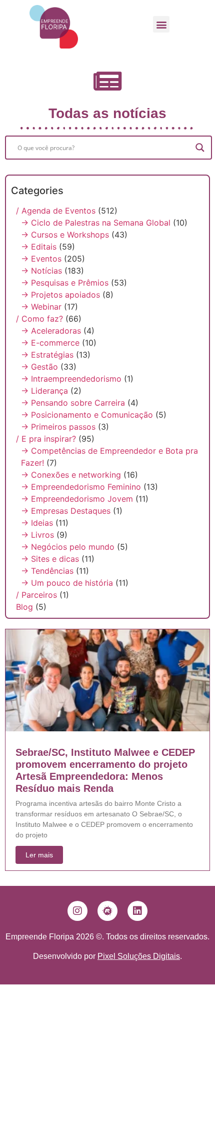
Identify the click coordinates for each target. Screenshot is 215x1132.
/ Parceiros (36, 595)
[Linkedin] (138, 911)
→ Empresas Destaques (65, 511)
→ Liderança (44, 391)
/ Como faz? (39, 319)
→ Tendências (47, 571)
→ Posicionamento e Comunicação (87, 415)
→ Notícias (41, 271)
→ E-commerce (50, 343)
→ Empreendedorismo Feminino (81, 487)
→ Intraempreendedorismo (71, 379)
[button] (161, 24)
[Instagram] (78, 911)
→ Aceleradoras (51, 331)
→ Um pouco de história (67, 583)
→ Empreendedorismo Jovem (77, 499)
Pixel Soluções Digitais (139, 956)
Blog (24, 607)
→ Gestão (39, 367)
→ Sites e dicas (50, 559)
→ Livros (37, 535)
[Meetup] (108, 911)
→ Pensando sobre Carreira (73, 403)
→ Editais (38, 247)
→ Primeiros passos (58, 427)
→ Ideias (37, 523)
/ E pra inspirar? (46, 439)
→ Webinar (41, 307)
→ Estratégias (47, 355)
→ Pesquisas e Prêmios (64, 283)
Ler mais (39, 855)
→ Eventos (41, 259)
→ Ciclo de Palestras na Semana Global (95, 223)
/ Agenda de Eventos (56, 211)
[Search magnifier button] (200, 148)
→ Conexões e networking (71, 475)
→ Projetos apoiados (60, 295)
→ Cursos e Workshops (65, 235)
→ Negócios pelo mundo (67, 547)
